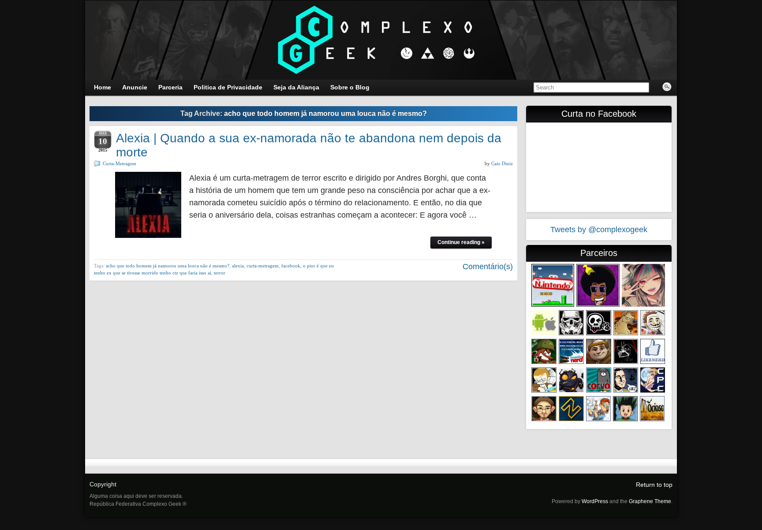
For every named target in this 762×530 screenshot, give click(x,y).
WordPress (595, 501)
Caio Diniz (502, 163)
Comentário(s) (486, 266)
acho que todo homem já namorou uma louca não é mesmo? (167, 265)
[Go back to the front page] (381, 40)
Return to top (654, 484)
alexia (238, 265)
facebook (290, 265)
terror (219, 272)
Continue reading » (461, 242)
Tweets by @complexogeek (598, 229)
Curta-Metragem (119, 163)
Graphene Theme (650, 501)
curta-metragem (263, 265)
